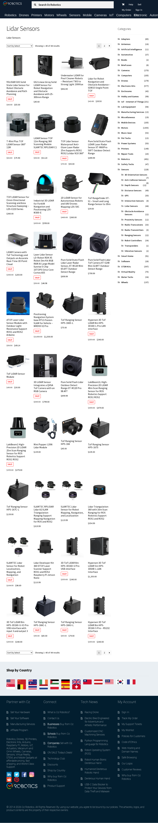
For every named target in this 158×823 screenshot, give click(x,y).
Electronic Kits (140, 15)
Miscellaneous (128, 117)
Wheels (61, 15)
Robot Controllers (133, 240)
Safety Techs (127, 164)
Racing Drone (92, 712)
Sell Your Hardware (20, 712)
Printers (36, 15)
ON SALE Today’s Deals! (60, 752)
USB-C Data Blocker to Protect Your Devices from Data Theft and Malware (98, 788)
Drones (24, 15)
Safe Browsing (129, 757)
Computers (123, 15)
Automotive (127, 54)
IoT (111, 15)
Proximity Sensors (133, 219)
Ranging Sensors (133, 235)
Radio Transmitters (134, 230)
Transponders (131, 245)
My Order (126, 10)
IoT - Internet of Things (132, 101)
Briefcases (126, 65)
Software (125, 261)
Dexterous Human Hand (97, 778)
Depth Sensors (132, 185)
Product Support (56, 785)
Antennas (126, 44)
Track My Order (130, 718)
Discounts (53, 764)
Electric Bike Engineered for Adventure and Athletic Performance (97, 722)
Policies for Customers (133, 736)
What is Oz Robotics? (59, 712)
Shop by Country (56, 770)
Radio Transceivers (134, 224)
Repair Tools (127, 153)
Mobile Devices (128, 122)
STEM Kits (126, 266)
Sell (139, 4)
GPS (127, 195)
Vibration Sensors (133, 251)
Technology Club (56, 758)
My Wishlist (128, 730)
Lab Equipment (128, 106)
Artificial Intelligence (131, 49)
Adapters (125, 39)
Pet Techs (126, 138)
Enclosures (126, 91)
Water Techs (127, 277)
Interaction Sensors (134, 200)
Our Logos (127, 763)
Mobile (87, 15)
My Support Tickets (132, 724)
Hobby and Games (130, 96)
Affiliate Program (19, 730)
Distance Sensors (133, 190)
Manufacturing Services (132, 112)
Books (124, 59)
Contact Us (53, 718)
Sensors (74, 15)
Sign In (138, 10)
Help (131, 4)
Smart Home (127, 256)
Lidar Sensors (131, 206)
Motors (49, 15)
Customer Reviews (131, 769)
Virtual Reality (128, 271)
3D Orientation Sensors (136, 174)
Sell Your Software (19, 718)
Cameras (100, 15)
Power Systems (128, 143)
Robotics (11, 15)
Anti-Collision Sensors (135, 180)
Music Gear (126, 133)
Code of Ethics (129, 742)
